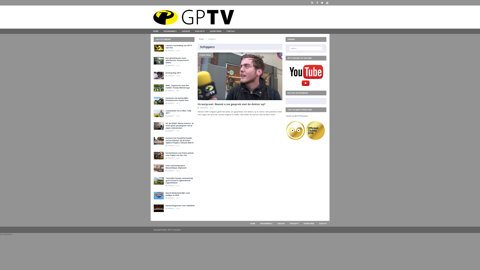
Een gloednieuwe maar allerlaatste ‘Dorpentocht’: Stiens (178, 60)
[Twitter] (322, 3)
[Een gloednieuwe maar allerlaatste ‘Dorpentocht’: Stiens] (159, 63)
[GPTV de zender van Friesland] (240, 17)
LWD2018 (186, 31)
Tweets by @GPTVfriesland (297, 116)
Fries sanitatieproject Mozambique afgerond (176, 166)
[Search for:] (306, 48)
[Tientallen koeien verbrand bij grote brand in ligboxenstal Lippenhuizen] (159, 183)
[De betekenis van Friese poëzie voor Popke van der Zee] (159, 158)
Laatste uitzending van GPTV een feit (179, 46)
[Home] (312, 3)
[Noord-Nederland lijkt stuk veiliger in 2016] (159, 198)
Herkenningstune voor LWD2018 (180, 205)
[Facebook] (317, 3)
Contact (230, 31)
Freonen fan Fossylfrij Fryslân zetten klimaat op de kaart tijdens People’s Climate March (180, 140)
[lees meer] (270, 114)
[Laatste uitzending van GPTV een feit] (159, 50)
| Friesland (176, 230)
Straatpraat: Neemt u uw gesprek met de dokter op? (231, 104)
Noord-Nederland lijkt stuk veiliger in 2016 (178, 194)
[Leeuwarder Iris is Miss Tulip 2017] (159, 115)
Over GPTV (200, 31)
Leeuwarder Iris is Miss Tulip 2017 (178, 112)
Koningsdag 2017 (173, 73)
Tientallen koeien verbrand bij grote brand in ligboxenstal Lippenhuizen (179, 180)
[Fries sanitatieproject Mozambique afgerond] (159, 170)
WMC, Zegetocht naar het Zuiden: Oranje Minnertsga (178, 86)
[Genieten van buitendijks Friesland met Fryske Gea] (159, 103)
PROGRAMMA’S (170, 31)
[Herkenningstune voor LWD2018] (159, 210)
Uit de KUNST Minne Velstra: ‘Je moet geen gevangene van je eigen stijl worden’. (180, 125)
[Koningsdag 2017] (159, 78)
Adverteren (215, 31)
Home (155, 31)
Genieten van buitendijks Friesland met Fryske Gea (177, 99)
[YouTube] (327, 3)
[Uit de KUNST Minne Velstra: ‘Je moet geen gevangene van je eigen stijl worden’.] (159, 128)
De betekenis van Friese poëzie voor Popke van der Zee (180, 154)
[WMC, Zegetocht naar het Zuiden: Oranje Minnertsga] (159, 90)
